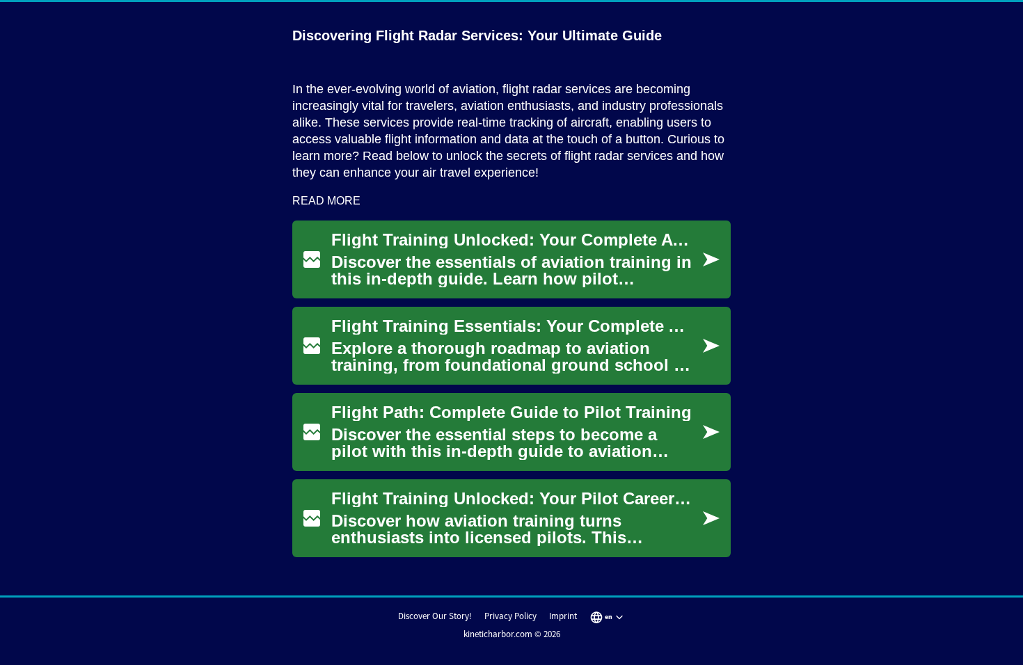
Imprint (563, 616)
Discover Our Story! (435, 616)
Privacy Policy (510, 616)
